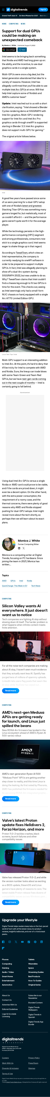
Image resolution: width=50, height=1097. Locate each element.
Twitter (16, 942)
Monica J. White (10, 45)
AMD (4, 581)
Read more (10, 690)
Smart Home (7, 976)
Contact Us (7, 1000)
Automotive (7, 985)
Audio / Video (8, 972)
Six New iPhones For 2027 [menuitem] (28, 16)
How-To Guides (35, 980)
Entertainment (8, 980)
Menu (3, 9)
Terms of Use (7, 1073)
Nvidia (29, 581)
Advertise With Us (9, 1004)
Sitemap (31, 1068)
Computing (7, 964)
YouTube (22, 942)
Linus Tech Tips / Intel (9, 354)
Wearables (33, 964)
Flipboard (3, 948)
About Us (6, 995)
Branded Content (35, 1002)
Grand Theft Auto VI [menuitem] (9, 16)
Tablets (31, 959)
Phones (5, 959)
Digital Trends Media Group (13, 1082)
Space (31, 968)
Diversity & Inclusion (10, 1068)
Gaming (5, 968)
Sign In (43, 9)
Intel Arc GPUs (18, 89)
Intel (3, 193)
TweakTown (22, 252)
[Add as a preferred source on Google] (9, 49)
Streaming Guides (36, 972)
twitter (24, 548)
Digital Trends (14, 12)
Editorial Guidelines (10, 1009)
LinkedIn (41, 942)
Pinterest (35, 942)
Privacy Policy (34, 1058)
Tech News (35, 586)
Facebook (3, 942)
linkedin (19, 548)
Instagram (9, 942)
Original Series (34, 985)
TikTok (29, 942)
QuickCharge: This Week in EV (14, 586)
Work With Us (7, 1063)
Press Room (33, 1063)
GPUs (13, 581)
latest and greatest (32, 205)
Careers (5, 1058)
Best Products (34, 976)
